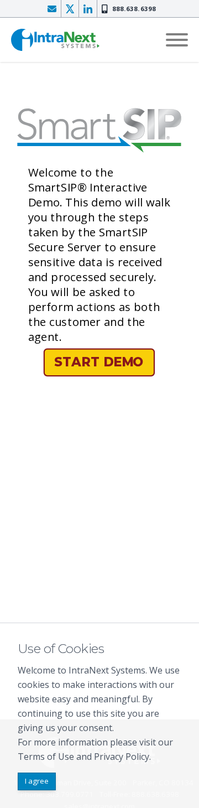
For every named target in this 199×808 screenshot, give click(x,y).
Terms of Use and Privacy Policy (83, 756)
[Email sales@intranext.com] (52, 8)
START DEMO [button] (99, 362)
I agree (37, 781)
